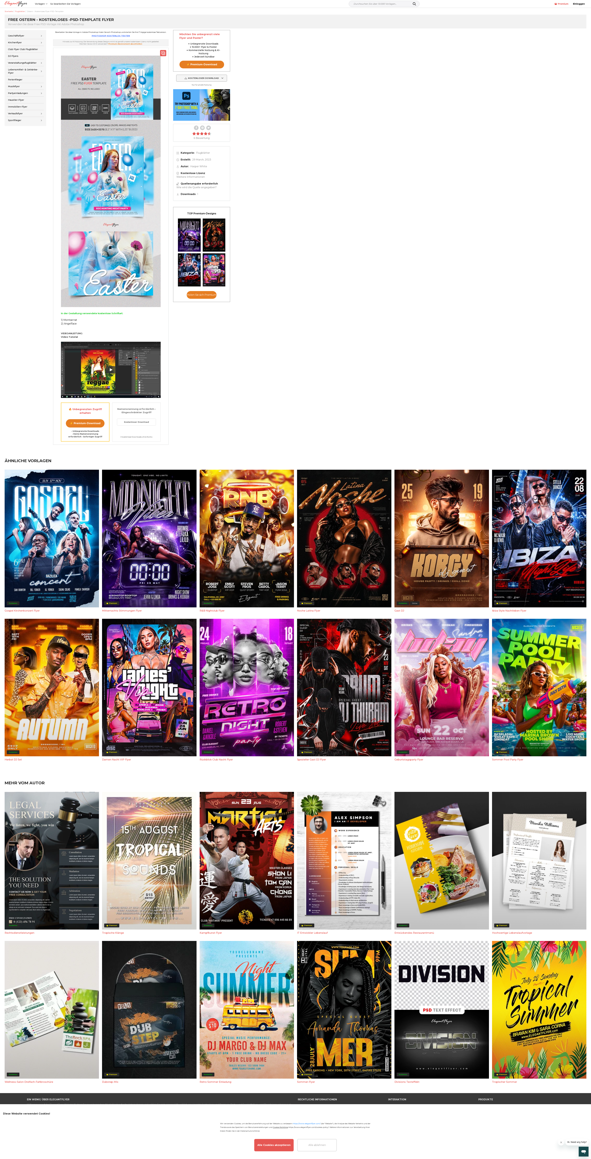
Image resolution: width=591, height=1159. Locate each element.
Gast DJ (399, 610)
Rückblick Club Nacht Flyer (216, 759)
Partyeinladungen (18, 93)
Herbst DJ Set (13, 759)
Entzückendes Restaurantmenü (414, 932)
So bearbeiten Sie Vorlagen (65, 3)
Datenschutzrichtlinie (250, 1131)
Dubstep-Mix (110, 1081)
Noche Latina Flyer (308, 610)
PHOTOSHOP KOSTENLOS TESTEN (111, 35)
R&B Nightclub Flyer (212, 610)
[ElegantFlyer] (16, 4)
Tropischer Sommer (504, 1081)
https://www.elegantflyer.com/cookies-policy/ (308, 1127)
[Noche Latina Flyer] (214, 235)
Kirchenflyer (15, 42)
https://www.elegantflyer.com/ (306, 1123)
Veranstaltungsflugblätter (22, 62)
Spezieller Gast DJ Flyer (311, 759)
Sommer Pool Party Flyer (507, 759)
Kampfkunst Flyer (211, 932)
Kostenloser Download (136, 422)
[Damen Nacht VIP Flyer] (214, 269)
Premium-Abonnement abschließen (125, 44)
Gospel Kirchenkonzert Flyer (22, 610)
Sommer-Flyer (306, 1081)
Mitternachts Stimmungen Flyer (122, 610)
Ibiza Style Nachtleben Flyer (509, 610)
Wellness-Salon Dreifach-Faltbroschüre (29, 1081)
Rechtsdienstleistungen (19, 932)
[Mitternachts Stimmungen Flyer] (189, 235)
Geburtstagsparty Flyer (408, 759)
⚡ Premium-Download (85, 423)
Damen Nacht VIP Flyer (116, 759)
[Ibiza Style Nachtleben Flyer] (189, 269)
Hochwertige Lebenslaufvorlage (512, 932)
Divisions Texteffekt (406, 1081)
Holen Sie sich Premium (201, 294)
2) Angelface (69, 323)
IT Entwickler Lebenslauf (312, 932)
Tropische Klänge (113, 932)
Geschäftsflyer (16, 35)
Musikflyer (14, 86)
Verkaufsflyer (15, 113)
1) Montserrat (69, 319)
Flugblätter (203, 152)
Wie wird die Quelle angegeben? (196, 187)
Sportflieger (14, 120)
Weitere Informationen (190, 176)
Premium (563, 3)
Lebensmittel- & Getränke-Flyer (23, 71)
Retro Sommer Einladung (215, 1081)
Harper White (198, 166)
